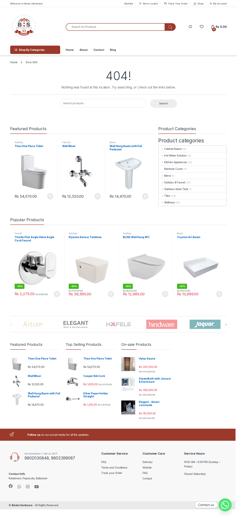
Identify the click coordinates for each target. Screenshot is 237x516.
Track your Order (111, 472)
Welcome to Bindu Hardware (26, 3)
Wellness (169, 202)
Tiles (167, 195)
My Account (220, 3)
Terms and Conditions (114, 467)
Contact (99, 49)
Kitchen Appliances (175, 162)
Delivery (148, 462)
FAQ (103, 462)
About (83, 49)
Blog (113, 49)
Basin (112, 142)
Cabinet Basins (173, 148)
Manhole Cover (173, 168)
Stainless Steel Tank (176, 189)
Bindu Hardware (22, 505)
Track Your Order (178, 3)
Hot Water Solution (175, 155)
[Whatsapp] (225, 504)
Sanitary (19, 142)
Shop (200, 3)
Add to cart (50, 196)
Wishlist (128, 3)
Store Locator (150, 3)
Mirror (167, 175)
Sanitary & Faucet (174, 182)
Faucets (66, 142)
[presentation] (226, 324)
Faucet (18, 233)
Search (163, 103)
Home (70, 49)
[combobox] (115, 27)
